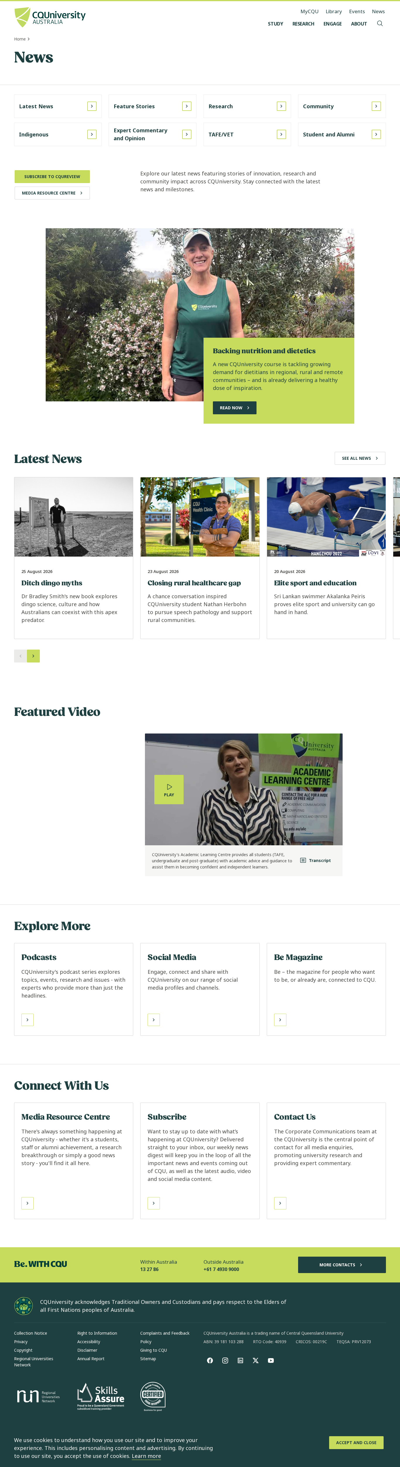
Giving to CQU (153, 1350)
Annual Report (91, 1358)
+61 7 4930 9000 (221, 1269)
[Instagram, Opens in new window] (225, 1360)
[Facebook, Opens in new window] (210, 1360)
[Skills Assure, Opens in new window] (100, 1397)
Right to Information (97, 1333)
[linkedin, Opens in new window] (240, 1360)
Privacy (21, 1341)
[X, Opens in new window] (255, 1360)
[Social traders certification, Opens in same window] (152, 1397)
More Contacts (337, 1264)
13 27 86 (149, 1269)
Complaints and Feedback (164, 1333)
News (378, 11)
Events (357, 11)
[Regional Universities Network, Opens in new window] (37, 1397)
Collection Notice (30, 1333)
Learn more (146, 1455)
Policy (145, 1341)
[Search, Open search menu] (380, 24)
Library (334, 11)
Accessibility (88, 1341)
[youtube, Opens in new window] (270, 1360)
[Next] (33, 656)
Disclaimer (87, 1350)
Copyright (23, 1350)
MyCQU (309, 11)
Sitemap (148, 1358)
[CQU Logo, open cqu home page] (50, 18)
